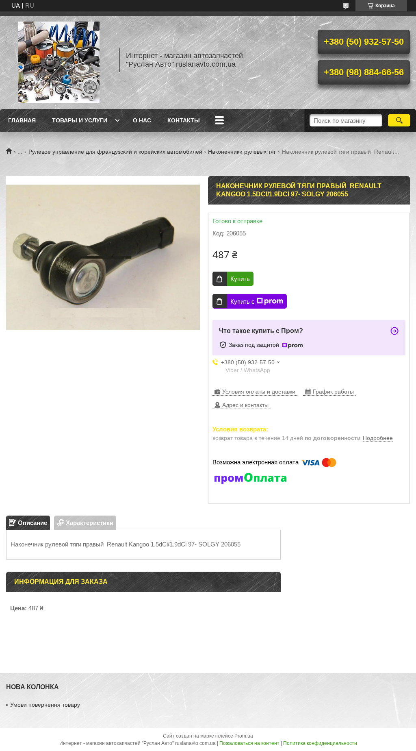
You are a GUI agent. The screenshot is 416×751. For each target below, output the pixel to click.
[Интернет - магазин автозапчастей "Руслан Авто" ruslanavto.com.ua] (59, 60)
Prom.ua (243, 736)
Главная (22, 120)
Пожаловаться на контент (249, 743)
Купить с (242, 301)
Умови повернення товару (45, 704)
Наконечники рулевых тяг (242, 151)
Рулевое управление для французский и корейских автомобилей (115, 151)
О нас (142, 120)
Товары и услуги (79, 120)
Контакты (183, 120)
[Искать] (399, 120)
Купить (240, 278)
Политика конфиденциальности (320, 743)
